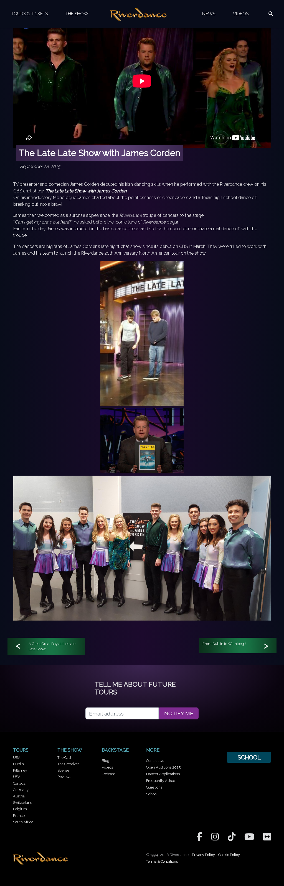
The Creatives (68, 764)
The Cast (64, 758)
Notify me (178, 713)
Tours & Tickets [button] (29, 13)
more (152, 750)
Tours (21, 750)
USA (17, 758)
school (249, 757)
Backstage (115, 750)
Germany (21, 790)
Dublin (18, 764)
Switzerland (22, 802)
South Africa (23, 822)
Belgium (20, 809)
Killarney (20, 770)
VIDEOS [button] (240, 13)
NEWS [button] (208, 13)
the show (69, 750)
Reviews (64, 777)
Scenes (63, 770)
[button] (270, 13)
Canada (19, 783)
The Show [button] (76, 13)
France (19, 816)
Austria (19, 796)
